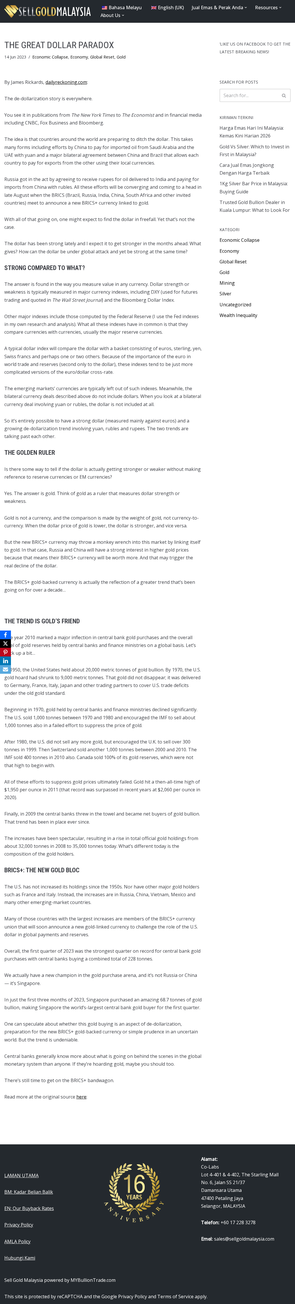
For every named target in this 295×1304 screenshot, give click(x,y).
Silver (225, 293)
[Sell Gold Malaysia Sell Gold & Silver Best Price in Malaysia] (47, 11)
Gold (121, 57)
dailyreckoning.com (66, 82)
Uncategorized (235, 304)
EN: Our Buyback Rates (29, 1208)
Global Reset (102, 57)
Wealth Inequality (238, 315)
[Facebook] (5, 635)
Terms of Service (175, 1296)
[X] (5, 643)
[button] (246, 7)
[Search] (284, 95)
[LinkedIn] (5, 660)
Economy (79, 57)
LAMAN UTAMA (21, 1175)
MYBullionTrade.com (93, 1280)
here (81, 1097)
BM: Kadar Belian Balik (28, 1192)
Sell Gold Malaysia (23, 1280)
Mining (227, 283)
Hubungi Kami (19, 1258)
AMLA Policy (17, 1241)
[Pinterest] (5, 652)
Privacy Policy (18, 1225)
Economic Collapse (50, 57)
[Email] (5, 669)
